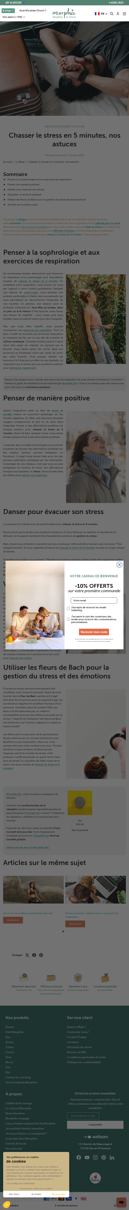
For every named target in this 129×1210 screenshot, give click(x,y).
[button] (124, 14)
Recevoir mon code (94, 632)
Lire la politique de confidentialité (20, 1183)
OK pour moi (58, 1194)
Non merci (14, 1194)
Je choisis (36, 1194)
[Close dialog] (119, 564)
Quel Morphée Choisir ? (33, 10)
